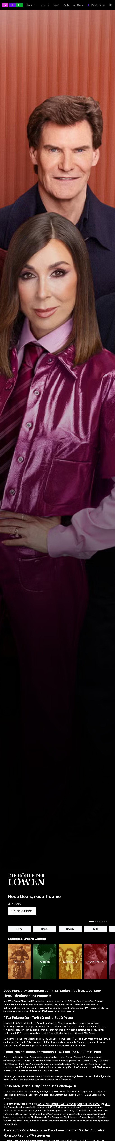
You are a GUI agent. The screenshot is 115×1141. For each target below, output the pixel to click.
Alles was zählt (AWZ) (88, 1104)
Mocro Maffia (67, 1091)
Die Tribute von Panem (75, 1117)
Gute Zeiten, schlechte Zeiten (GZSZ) (56, 1104)
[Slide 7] (106, 921)
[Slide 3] (97, 921)
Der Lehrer (33, 1091)
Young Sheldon (87, 1091)
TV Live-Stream (76, 1001)
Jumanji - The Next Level (16, 1121)
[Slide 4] (99, 921)
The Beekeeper (55, 1117)
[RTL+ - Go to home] (14, 5)
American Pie (94, 1117)
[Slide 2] (95, 921)
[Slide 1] (91, 921)
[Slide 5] (102, 921)
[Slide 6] (104, 921)
